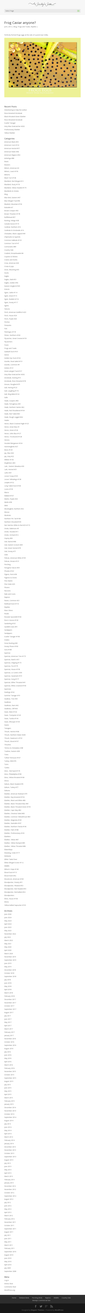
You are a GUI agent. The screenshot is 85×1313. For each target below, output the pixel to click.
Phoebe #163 (9, 571)
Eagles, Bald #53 (10, 279)
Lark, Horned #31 (10, 469)
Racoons (7, 591)
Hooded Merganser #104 (13, 443)
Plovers (7, 587)
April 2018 (7, 989)
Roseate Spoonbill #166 (12, 617)
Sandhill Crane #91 (11, 627)
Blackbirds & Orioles (11, 191)
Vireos (6, 781)
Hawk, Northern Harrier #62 (14, 407)
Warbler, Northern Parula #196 (15, 826)
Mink (6, 505)
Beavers (7, 165)
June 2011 (7, 1238)
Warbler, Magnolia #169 (12, 820)
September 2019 (10, 960)
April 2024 (7, 924)
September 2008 (10, 1271)
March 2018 (8, 993)
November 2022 (10, 934)
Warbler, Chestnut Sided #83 (14, 813)
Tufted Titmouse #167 (12, 758)
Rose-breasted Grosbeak (13, 113)
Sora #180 (8, 650)
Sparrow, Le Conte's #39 (13, 673)
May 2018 (7, 986)
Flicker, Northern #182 (12, 335)
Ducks (6, 273)
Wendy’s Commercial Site (41, 1300)
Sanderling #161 (10, 623)
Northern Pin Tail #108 (12, 519)
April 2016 (7, 1062)
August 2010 (8, 1255)
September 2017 (10, 1009)
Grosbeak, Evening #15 (12, 378)
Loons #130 (8, 489)
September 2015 (10, 1078)
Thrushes (7, 745)
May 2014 (7, 1130)
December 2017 (10, 999)
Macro (6, 492)
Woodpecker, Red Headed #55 (15, 889)
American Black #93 (11, 142)
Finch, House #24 (10, 315)
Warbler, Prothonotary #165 (14, 833)
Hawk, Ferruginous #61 (12, 404)
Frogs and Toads (24, 27)
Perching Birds (37, 1298)
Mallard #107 (9, 496)
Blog (15, 27)
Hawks (6, 420)
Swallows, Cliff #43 (11, 709)
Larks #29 (7, 473)
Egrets (6, 306)
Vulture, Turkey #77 (11, 787)
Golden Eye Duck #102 (12, 358)
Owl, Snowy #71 (10, 551)
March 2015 (8, 1098)
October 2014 (9, 1114)
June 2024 (7, 917)
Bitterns (7, 175)
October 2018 (9, 973)
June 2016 (7, 1055)
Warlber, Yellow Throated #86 (15, 846)
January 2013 (9, 1183)
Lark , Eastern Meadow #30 (14, 466)
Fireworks (7, 325)
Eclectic (7, 289)
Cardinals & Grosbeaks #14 (14, 230)
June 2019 (7, 963)
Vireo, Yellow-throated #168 (14, 777)
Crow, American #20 (11, 263)
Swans (6, 725)
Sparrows (7, 689)
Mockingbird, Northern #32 (14, 509)
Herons (7, 440)
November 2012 (10, 1189)
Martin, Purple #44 (11, 499)
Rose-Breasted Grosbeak (13, 120)
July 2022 (7, 937)
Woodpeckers (9, 895)
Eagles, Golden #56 (11, 283)
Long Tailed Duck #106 (12, 486)
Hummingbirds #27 (11, 447)
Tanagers (7, 728)
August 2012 (8, 1199)
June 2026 (7, 914)
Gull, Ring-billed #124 (11, 394)
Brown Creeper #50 (11, 211)
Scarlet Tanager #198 (12, 636)
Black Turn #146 (10, 178)
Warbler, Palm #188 (11, 830)
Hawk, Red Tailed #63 (12, 414)
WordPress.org (9, 1290)
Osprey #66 (8, 538)
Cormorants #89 (10, 247)
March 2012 (8, 1215)
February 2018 (9, 996)
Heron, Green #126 (11, 430)
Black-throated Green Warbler (15, 116)
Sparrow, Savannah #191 (13, 676)
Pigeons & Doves (10, 578)
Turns (6, 764)
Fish (5, 329)
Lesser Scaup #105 (11, 476)
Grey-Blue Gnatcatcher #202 (14, 126)
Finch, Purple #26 (10, 319)
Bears (6, 161)
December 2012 (10, 1186)
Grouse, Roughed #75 (12, 384)
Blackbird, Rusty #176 (12, 184)
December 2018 (10, 970)
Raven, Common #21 (12, 600)
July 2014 (7, 1124)
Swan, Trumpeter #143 (12, 715)
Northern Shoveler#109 (12, 522)
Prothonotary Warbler (12, 130)
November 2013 (10, 1150)
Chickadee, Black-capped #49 (14, 234)
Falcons (7, 309)
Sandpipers (8, 630)
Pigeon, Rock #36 (10, 574)
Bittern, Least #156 (11, 171)
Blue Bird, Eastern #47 (12, 197)
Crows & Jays (9, 266)
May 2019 (7, 967)
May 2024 (7, 921)
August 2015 (8, 1081)
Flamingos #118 (10, 332)
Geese (6, 355)
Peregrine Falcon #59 (12, 568)
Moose (6, 512)
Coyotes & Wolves (11, 257)
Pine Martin (8, 581)
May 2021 (7, 944)
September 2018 (10, 976)
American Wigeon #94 (12, 155)
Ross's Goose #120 (11, 620)
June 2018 (7, 983)
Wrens (6, 902)
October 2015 (9, 1075)
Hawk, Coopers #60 (11, 401)
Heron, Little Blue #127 (12, 433)
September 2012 (10, 1196)
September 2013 (10, 1157)
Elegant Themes (37, 1310)
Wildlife (6, 866)
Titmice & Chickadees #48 (13, 748)
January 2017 (9, 1035)
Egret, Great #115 (10, 296)
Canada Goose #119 (11, 224)
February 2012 (9, 1219)
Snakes (6, 640)
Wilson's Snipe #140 (11, 869)
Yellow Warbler (9, 133)
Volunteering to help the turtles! (15, 110)
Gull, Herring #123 (10, 387)
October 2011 (9, 1225)
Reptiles (33, 27)
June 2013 (7, 1166)
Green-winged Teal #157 (13, 371)
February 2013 (9, 1180)
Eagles (6, 276)
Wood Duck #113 (10, 872)
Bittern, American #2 (11, 168)
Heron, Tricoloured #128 (13, 437)
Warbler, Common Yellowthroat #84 (17, 817)
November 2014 (10, 1111)
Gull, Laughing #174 (11, 391)
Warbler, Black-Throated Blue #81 (16, 804)
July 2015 (7, 1085)
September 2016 (10, 1045)
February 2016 (9, 1068)
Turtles (6, 768)
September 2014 (10, 1117)
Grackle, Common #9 (12, 365)
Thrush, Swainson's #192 (13, 738)
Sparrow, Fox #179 (11, 666)
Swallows (7, 702)
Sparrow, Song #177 (11, 679)
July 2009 (7, 1268)
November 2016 (10, 1039)
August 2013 (8, 1160)
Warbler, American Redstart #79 (15, 794)
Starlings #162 (9, 692)
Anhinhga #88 (9, 158)
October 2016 (9, 1042)
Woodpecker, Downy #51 (13, 882)
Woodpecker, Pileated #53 (13, 886)
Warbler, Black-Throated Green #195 (17, 807)
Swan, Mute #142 (10, 712)
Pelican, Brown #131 (11, 561)
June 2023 (7, 927)
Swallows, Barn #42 (11, 705)
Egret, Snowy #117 (11, 302)
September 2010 (10, 1252)
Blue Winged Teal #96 (12, 201)
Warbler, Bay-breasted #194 (14, 797)
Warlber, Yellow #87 (11, 840)
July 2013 (7, 1163)
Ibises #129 (8, 450)
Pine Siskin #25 (9, 584)
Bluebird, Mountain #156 (13, 204)
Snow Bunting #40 (10, 643)
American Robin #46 (11, 152)
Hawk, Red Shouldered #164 (14, 410)
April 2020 (7, 950)
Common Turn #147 (11, 243)
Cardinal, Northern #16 (12, 227)
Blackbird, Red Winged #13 (13, 181)
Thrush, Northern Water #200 (15, 735)
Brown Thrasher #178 (12, 214)
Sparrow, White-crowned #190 (15, 686)
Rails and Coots (9, 594)
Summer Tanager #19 (12, 695)
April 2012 (7, 1212)
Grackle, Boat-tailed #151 (13, 361)
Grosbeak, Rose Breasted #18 (15, 381)
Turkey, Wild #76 (10, 761)
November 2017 (10, 1003)
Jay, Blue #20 (9, 453)
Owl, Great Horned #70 (12, 548)
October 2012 (9, 1193)
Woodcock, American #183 (14, 879)
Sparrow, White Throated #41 (15, 682)
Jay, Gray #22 (9, 456)
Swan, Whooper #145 (12, 722)
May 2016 (7, 1058)
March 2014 (8, 1137)
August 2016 (8, 1048)
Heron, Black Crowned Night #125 (16, 424)
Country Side (8, 250)
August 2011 (8, 1232)
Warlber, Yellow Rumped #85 (14, 843)
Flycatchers (8, 342)
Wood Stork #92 (10, 876)
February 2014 (9, 1140)
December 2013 (10, 1147)
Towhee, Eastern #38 (12, 751)
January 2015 (9, 1104)
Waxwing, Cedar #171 (12, 853)
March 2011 (8, 1245)
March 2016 (8, 1065)
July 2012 (7, 1202)
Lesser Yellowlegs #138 (12, 479)
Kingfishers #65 (9, 463)
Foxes (6, 345)
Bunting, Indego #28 (11, 220)
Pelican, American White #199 (15, 558)
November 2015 (10, 1071)
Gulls (6, 397)
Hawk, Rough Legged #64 (13, 417)
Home (14, 1298)
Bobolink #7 (8, 207)
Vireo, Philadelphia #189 (12, 774)
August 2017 (8, 1012)
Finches (7, 322)
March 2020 (8, 953)
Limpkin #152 (9, 482)
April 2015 (7, 1094)
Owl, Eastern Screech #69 (13, 545)
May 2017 (7, 1022)
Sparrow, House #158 (12, 669)
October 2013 (9, 1153)
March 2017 (8, 1029)
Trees (6, 754)
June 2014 (7, 1127)
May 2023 (7, 931)
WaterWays (8, 849)
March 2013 (8, 1176)
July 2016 (7, 1052)
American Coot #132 (11, 145)
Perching (7, 564)
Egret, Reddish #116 (11, 299)
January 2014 (9, 1143)
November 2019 (10, 957)
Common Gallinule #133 (13, 240)
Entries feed (8, 1284)
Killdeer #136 (9, 460)
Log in (6, 1280)
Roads (6, 614)
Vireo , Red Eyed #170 (12, 771)
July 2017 (7, 1016)
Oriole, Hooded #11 (11, 532)
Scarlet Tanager (10, 123)
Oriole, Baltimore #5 (11, 528)
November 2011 (10, 1222)
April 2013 (7, 1173)
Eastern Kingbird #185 (12, 286)
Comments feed (10, 1287)
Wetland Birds (24, 1298)
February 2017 (9, 1032)
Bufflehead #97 (9, 217)
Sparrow (7, 653)
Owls (6, 555)
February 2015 (9, 1101)
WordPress (59, 1310)
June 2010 (7, 1258)
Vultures (7, 790)
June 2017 (7, 1019)
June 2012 (7, 1206)
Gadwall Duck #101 (11, 352)
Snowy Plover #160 (11, 646)
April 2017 (7, 1025)
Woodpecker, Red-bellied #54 (14, 892)
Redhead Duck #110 (11, 604)
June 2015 (7, 1088)
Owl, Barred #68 (10, 542)
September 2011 (10, 1229)
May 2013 (7, 1170)
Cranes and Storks (10, 260)
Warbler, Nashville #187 (12, 823)
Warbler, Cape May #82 (12, 810)
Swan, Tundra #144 (11, 718)
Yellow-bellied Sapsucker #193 (15, 905)
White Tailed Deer (10, 859)
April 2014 (7, 1134)
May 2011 (7, 1242)
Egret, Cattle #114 (10, 292)
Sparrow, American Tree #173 (15, 656)
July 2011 (7, 1235)
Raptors (7, 597)
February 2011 (9, 1248)
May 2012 (7, 1209)
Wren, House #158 (11, 899)
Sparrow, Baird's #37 (11, 659)
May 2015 (7, 1091)
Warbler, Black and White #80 (14, 800)
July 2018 (7, 980)
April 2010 (7, 1265)
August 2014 (8, 1120)
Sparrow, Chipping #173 (12, 663)
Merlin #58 (8, 502)
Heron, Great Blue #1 (12, 427)
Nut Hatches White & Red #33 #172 (17, 525)
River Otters (8, 610)
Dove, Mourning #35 (11, 270)
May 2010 (7, 1261)
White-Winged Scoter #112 (13, 863)
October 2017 (9, 1006)
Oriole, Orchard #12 (11, 535)
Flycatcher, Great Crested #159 (15, 338)
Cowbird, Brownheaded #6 (13, 253)
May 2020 (7, 947)
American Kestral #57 (12, 148)
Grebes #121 (9, 368)
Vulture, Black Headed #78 (13, 784)
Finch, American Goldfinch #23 (15, 312)
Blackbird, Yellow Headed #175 (15, 188)
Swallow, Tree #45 (11, 699)
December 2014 (10, 1107)
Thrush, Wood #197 (11, 741)
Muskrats (7, 515)
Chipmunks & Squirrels (12, 237)
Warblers (7, 836)
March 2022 (8, 940)
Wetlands (7, 856)
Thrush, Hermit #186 (11, 731)
